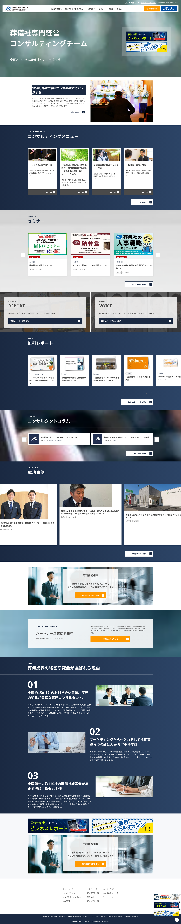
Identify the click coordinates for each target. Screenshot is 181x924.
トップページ (68, 889)
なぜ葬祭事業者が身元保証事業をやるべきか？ (73, 379)
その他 (114, 440)
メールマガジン (109, 889)
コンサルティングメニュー (73, 897)
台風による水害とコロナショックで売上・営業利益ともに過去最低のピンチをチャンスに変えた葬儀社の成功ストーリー (90, 512)
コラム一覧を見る (140, 453)
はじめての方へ (69, 893)
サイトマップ (108, 897)
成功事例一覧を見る (139, 553)
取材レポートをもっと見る (111, 321)
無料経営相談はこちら (90, 595)
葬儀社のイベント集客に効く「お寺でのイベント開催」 (127, 437)
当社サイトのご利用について (130, 916)
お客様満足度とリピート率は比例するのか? (58, 437)
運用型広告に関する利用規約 (114, 916)
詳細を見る (75, 112)
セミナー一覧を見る (139, 284)
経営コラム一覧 (93, 901)
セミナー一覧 (92, 889)
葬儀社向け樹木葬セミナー (40, 265)
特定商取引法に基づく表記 (80, 916)
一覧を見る (142, 202)
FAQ (89, 916)
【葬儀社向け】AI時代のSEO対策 (137, 378)
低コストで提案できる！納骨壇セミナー (90, 265)
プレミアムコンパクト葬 (40, 164)
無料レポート (92, 897)
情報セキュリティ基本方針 (65, 916)
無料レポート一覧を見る (19, 321)
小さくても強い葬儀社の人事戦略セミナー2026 (134, 266)
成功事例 (66, 901)
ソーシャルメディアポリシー (98, 916)
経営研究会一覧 (93, 893)
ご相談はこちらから (110, 639)
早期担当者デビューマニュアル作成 (106, 166)
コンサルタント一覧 (110, 893)
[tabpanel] (42, 370)
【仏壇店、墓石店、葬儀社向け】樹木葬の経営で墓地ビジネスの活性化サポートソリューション (74, 169)
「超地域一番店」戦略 (135, 164)
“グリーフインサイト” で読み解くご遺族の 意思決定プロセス (41, 380)
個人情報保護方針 (53, 916)
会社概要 (45, 916)
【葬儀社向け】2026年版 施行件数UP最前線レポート (106, 379)
